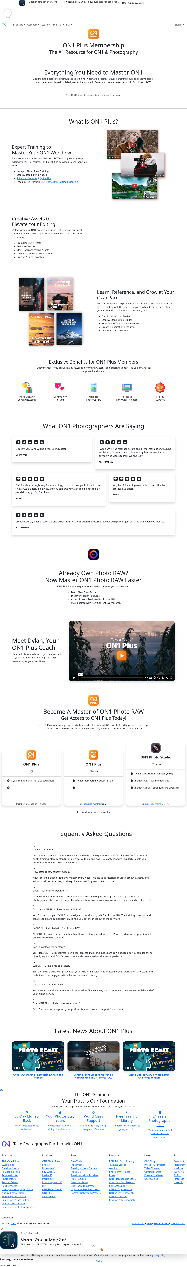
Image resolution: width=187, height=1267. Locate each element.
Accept (88, 1261)
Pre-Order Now (156, 3)
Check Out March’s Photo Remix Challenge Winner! (38, 1076)
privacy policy (158, 1255)
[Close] (93, 1245)
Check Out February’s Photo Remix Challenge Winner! (149, 1076)
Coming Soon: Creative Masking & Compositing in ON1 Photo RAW (93, 1076)
